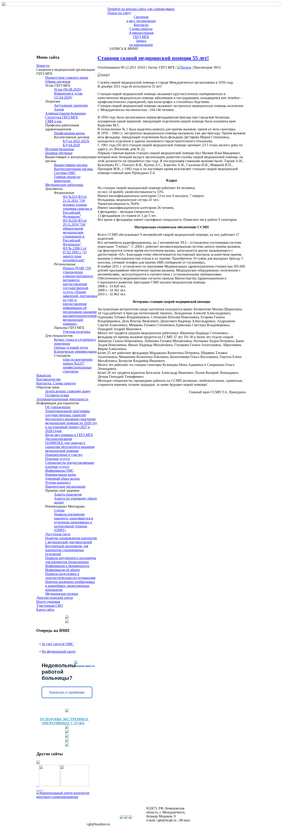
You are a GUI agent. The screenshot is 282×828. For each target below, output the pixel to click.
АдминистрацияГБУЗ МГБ (141, 35)
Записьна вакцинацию (141, 43)
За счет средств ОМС (58, 644)
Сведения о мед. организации (141, 19)
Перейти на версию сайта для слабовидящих (141, 9)
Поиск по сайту (119, 13)
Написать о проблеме (67, 692)
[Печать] (184, 67)
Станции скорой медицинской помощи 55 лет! (153, 58)
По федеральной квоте (59, 651)
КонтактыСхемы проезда (141, 27)
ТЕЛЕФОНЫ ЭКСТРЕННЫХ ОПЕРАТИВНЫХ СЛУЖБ (64, 721)
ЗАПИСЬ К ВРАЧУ (123, 49)
